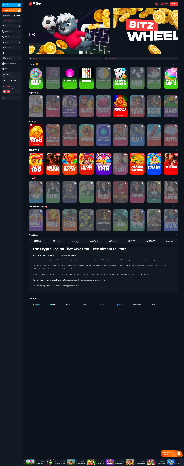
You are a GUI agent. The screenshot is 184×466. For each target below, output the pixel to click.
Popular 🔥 (34, 92)
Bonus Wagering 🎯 (38, 206)
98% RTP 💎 (34, 150)
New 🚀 (32, 121)
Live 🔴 (32, 178)
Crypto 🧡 (33, 64)
